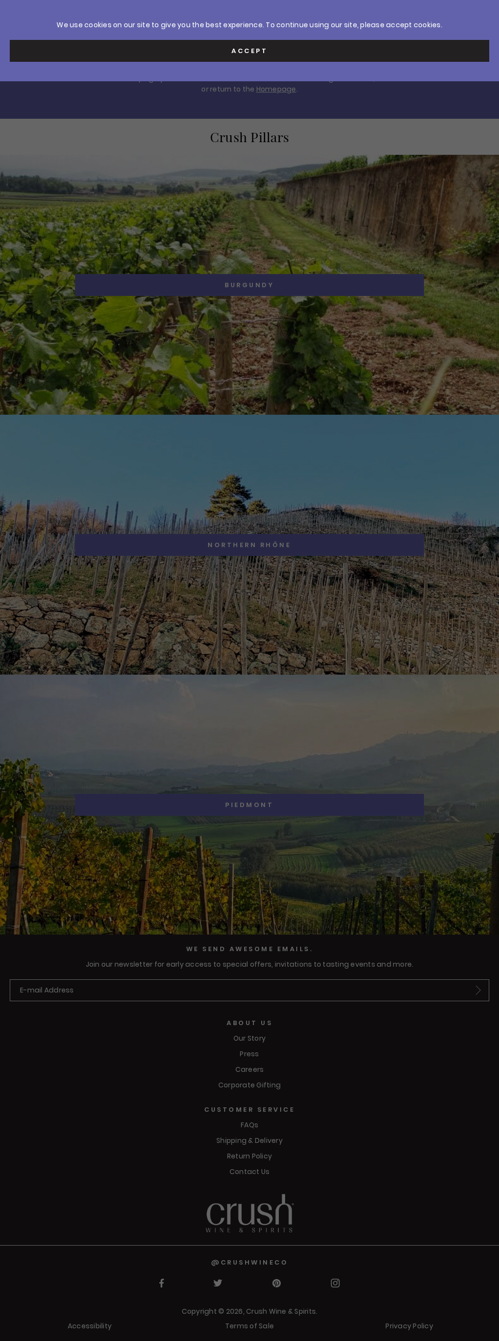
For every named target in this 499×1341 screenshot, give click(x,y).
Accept (249, 50)
